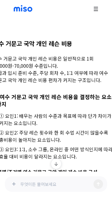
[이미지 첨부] (14, 184)
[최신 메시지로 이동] (56, 163)
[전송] (98, 184)
